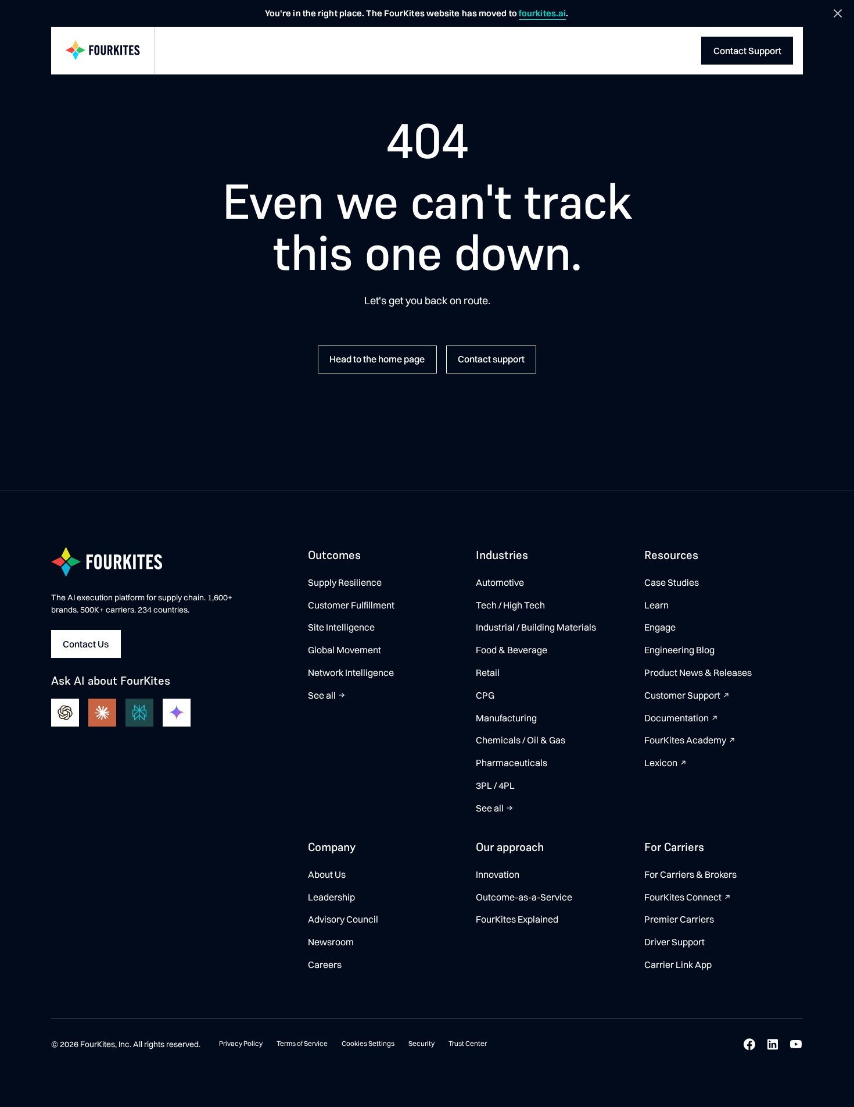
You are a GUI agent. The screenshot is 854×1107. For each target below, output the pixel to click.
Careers (325, 964)
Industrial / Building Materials (536, 627)
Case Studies (671, 582)
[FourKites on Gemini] (177, 713)
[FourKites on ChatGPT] (65, 713)
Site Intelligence (341, 627)
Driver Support (674, 942)
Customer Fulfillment (351, 605)
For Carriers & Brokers (690, 874)
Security (421, 1043)
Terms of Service (302, 1043)
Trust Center (467, 1043)
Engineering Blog (679, 650)
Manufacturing (506, 718)
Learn (656, 605)
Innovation (497, 874)
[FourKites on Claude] (102, 713)
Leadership (331, 897)
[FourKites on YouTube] (796, 1044)
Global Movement (344, 650)
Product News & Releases (698, 672)
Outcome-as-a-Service (524, 897)
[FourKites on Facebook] (749, 1044)
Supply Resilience (345, 582)
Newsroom (331, 942)
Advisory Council (343, 919)
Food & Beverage (511, 650)
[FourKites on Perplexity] (139, 713)
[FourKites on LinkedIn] (773, 1044)
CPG (485, 695)
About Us (327, 874)
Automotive (500, 582)
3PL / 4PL (495, 785)
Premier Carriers (679, 919)
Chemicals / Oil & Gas (520, 740)
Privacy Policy (241, 1043)
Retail (488, 672)
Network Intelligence (351, 672)
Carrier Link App (678, 964)
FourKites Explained (517, 919)
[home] (103, 51)
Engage (660, 627)
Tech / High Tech (510, 605)
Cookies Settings (368, 1043)
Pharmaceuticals (511, 762)
